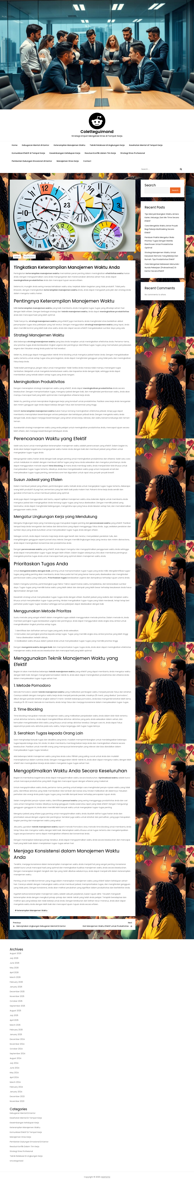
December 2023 (17, 1096)
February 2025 (16, 1029)
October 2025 (16, 1001)
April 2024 (14, 1077)
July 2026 (14, 958)
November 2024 (17, 1044)
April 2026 (14, 972)
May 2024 (14, 1072)
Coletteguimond (97, 131)
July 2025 (14, 1015)
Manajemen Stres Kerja (68, 161)
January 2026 (16, 986)
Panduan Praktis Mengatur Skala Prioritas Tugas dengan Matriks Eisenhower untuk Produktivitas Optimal (159, 242)
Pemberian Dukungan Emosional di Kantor (32, 161)
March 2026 (15, 977)
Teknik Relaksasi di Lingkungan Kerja (107, 145)
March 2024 (15, 1082)
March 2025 (15, 1025)
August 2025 (15, 1010)
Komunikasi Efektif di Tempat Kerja (28, 153)
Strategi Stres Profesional (132, 153)
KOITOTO (106, 1177)
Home (14, 145)
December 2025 (17, 991)
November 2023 (17, 1101)
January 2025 (16, 1034)
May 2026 (14, 967)
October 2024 (16, 1048)
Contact (87, 161)
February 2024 (16, 1087)
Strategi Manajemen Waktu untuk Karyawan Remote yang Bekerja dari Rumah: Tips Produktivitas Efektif (161, 256)
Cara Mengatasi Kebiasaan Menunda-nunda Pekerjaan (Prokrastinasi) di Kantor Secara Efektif (162, 267)
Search (150, 185)
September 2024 (17, 1053)
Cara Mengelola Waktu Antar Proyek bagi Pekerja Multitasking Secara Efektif (161, 229)
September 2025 (17, 1006)
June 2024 (14, 1068)
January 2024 (16, 1091)
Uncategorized (16, 1160)
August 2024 (15, 1058)
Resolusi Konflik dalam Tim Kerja (100, 153)
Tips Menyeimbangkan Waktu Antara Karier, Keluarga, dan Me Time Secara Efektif (162, 217)
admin (17, 256)
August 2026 (15, 953)
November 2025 (17, 996)
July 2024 (14, 1063)
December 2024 (17, 1039)
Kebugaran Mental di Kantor (35, 145)
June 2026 (14, 963)
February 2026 (16, 982)
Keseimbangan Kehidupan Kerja (64, 153)
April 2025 (14, 1020)
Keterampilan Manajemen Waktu (69, 145)
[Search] (181, 169)
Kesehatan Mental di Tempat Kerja (145, 145)
